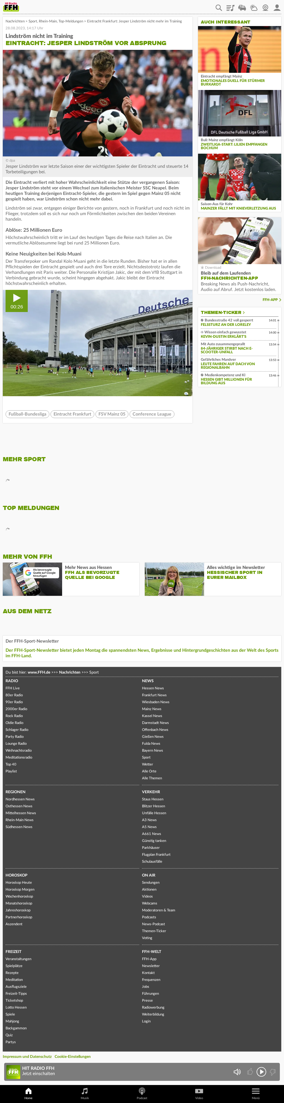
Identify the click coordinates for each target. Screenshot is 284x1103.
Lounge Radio (16, 744)
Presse (147, 1001)
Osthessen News (19, 806)
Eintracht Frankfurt (72, 414)
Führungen (150, 994)
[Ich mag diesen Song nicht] (272, 1072)
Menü (256, 1098)
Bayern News (152, 750)
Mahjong (12, 1021)
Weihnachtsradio (19, 750)
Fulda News (151, 744)
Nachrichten (15, 21)
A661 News (151, 834)
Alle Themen (152, 778)
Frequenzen (151, 980)
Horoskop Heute (19, 883)
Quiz (9, 1035)
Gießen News (153, 737)
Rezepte (12, 973)
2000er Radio (16, 709)
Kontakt (148, 973)
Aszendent (14, 924)
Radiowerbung (153, 1007)
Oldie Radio (14, 723)
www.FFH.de (39, 672)
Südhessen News (19, 827)
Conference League (152, 414)
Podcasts (149, 917)
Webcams (149, 903)
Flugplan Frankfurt (156, 855)
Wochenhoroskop (19, 896)
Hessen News (153, 688)
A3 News (149, 820)
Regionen (16, 792)
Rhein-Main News (20, 820)
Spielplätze (14, 966)
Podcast (142, 1098)
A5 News (149, 827)
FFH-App (270, 300)
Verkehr (151, 792)
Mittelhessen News (21, 813)
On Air (148, 875)
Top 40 (11, 764)
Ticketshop (14, 1001)
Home (28, 1098)
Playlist (230, 6)
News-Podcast (153, 924)
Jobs (145, 987)
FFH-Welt (151, 952)
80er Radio (14, 695)
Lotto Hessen (16, 1007)
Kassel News (152, 716)
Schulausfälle (152, 862)
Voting (147, 938)
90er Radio (14, 702)
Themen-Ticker (221, 312)
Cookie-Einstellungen (73, 1057)
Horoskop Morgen (20, 889)
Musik (85, 1098)
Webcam (265, 6)
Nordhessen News (20, 799)
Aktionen (149, 889)
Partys (11, 1042)
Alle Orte (149, 771)
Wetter (254, 6)
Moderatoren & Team (158, 910)
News (148, 681)
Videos (147, 896)
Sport (33, 21)
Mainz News (151, 709)
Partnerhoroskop (19, 917)
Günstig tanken (154, 841)
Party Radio (15, 737)
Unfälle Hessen (154, 813)
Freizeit (13, 952)
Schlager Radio (17, 730)
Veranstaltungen (18, 959)
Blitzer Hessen (153, 806)
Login (146, 1021)
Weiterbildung (153, 1014)
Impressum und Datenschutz (27, 1057)
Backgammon (16, 1028)
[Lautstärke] (237, 1072)
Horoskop (16, 875)
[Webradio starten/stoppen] (261, 1072)
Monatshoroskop (19, 903)
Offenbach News (155, 730)
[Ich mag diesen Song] (250, 1072)
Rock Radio (14, 716)
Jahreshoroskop (18, 910)
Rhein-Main (48, 21)
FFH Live (13, 688)
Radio (12, 681)
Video (199, 1098)
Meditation (14, 980)
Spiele (10, 1014)
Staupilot (242, 6)
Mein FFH (277, 6)
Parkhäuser (151, 848)
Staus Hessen (152, 799)
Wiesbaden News (155, 702)
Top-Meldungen (71, 21)
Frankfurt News (154, 695)
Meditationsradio (19, 757)
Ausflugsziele (16, 987)
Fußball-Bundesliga (27, 414)
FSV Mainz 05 (111, 414)
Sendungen (150, 883)
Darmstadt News (155, 723)
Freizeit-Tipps (16, 994)
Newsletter (151, 966)
